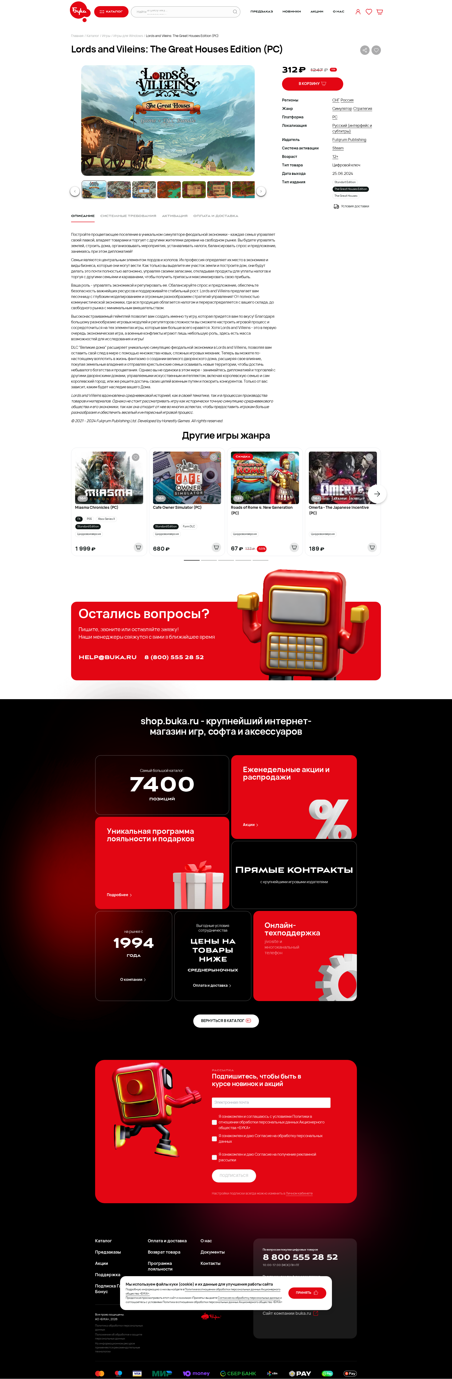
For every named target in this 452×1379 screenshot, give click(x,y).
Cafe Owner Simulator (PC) (177, 508)
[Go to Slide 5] (194, 189)
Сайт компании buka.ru (287, 1314)
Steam (338, 148)
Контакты (211, 1264)
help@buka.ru (108, 657)
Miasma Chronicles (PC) (96, 508)
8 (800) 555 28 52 (174, 657)
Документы (213, 1253)
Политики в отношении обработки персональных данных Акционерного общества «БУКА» (271, 1122)
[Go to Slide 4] (169, 189)
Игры (106, 36)
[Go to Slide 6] (219, 189)
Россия (347, 100)
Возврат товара (164, 1253)
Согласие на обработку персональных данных (249, 1298)
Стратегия (362, 109)
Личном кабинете (299, 1193)
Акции (317, 11)
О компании (131, 980)
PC (334, 117)
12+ (335, 157)
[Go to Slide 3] (144, 189)
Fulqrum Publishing (349, 140)
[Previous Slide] (75, 191)
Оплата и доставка (210, 986)
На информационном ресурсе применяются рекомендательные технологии (117, 1347)
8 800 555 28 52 (300, 1257)
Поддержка (107, 1275)
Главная (77, 36)
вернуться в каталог (222, 1021)
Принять (304, 1293)
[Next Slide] (261, 191)
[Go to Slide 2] (119, 189)
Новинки (291, 11)
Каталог (93, 36)
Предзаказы (108, 1253)
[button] (168, 120)
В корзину (309, 84)
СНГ (335, 100)
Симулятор (342, 109)
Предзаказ (261, 11)
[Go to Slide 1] (94, 189)
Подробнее (117, 895)
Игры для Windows (128, 36)
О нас (338, 11)
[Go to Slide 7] (244, 189)
